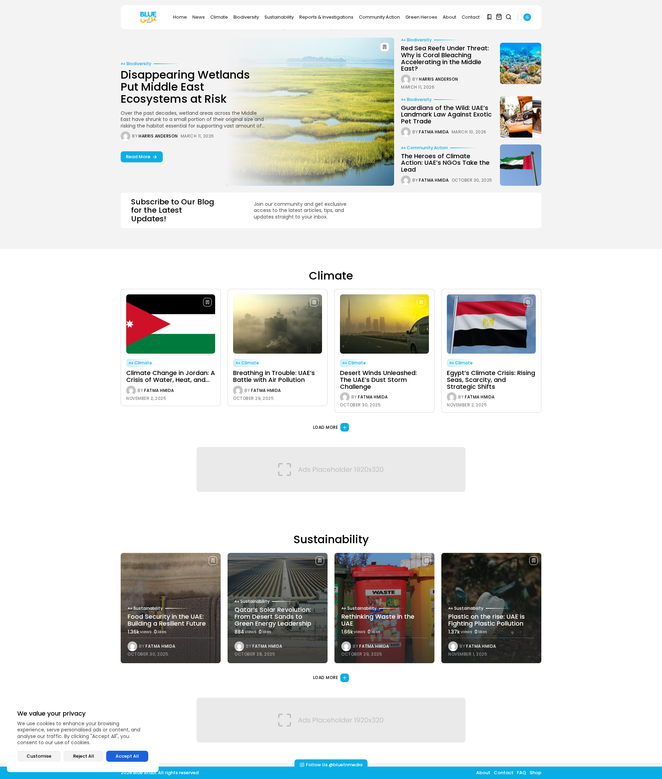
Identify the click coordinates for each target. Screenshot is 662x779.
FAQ (521, 772)
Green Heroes (421, 17)
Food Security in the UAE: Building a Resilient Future (167, 620)
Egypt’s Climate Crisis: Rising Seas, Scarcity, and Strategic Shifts (491, 379)
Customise (39, 756)
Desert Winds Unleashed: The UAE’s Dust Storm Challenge (378, 379)
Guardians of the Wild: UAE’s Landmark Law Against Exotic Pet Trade (446, 114)
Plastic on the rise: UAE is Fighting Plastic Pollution (486, 620)
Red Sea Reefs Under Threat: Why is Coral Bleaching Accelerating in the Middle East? (445, 58)
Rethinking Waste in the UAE (377, 620)
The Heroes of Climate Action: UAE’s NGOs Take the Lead (445, 163)
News (198, 17)
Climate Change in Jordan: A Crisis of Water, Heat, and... (170, 376)
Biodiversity (246, 17)
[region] (83, 736)
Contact (471, 17)
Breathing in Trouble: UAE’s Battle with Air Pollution (274, 376)
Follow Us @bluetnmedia (334, 764)
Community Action (379, 17)
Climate (219, 17)
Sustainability (279, 17)
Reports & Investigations (326, 17)
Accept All (127, 756)
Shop (535, 772)
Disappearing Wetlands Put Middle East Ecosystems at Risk (185, 87)
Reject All (83, 756)
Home (180, 17)
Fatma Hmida (434, 132)
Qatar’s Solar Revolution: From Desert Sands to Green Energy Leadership (272, 616)
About (449, 17)
